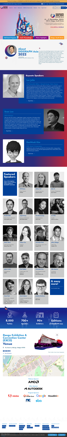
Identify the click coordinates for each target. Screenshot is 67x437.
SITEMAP (28, 425)
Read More (30, 101)
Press (39, 7)
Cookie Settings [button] (52, 434)
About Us (11, 7)
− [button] (4, 358)
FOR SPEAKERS (21, 427)
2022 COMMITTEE (29, 427)
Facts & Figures (22, 425)
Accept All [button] (62, 434)
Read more (30, 153)
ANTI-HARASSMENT (45, 425)
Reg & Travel (44, 7)
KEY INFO (4, 427)
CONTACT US (37, 425)
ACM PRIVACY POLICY (46, 427)
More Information (8, 353)
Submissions (20, 7)
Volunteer (35, 7)
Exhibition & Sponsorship (27, 7)
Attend (15, 7)
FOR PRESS (21, 429)
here (59, 288)
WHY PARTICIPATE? (12, 425)
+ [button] (4, 356)
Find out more (57, 1)
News (53, 425)
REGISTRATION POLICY (46, 429)
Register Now (63, 7)
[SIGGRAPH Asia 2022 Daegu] (4, 8)
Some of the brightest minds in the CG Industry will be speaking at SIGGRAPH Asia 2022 (10, 183)
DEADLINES (4, 425)
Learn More (3, 435)
